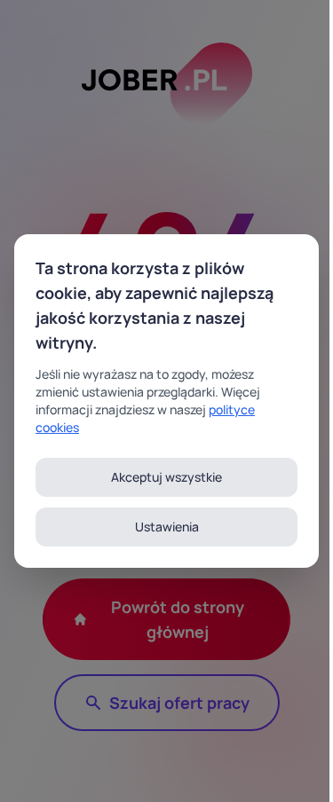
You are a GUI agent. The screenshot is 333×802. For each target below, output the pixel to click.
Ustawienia (167, 526)
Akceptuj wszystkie (166, 476)
